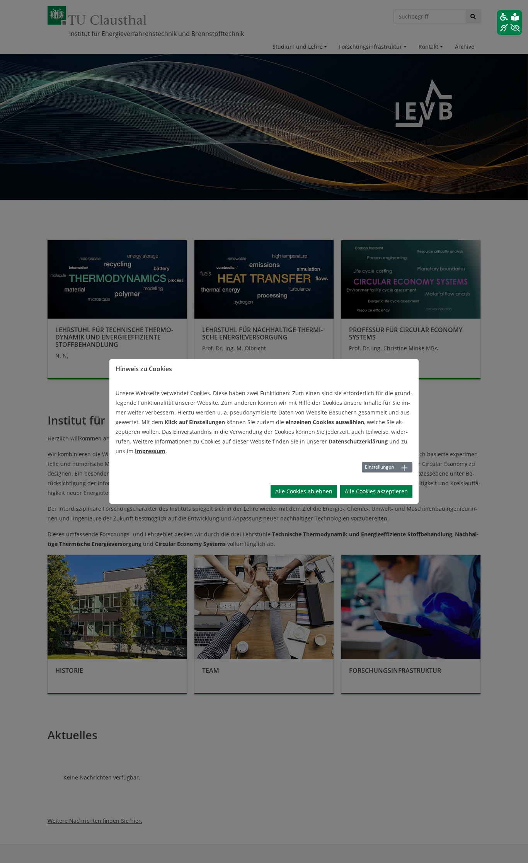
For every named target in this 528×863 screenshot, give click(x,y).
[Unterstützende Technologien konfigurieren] (509, 22)
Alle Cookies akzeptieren (376, 491)
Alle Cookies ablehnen (303, 491)
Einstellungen (379, 467)
